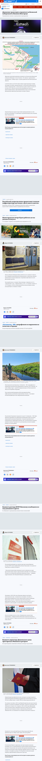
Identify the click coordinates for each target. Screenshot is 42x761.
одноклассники (9, 134)
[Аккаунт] (40, 1)
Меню (2, 1)
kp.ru (37, 162)
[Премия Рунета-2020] (16, 1)
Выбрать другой (6, 8)
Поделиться (36, 37)
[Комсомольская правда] (9, 1)
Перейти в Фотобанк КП (18, 272)
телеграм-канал (9, 137)
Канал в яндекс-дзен (10, 158)
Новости (4, 215)
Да (2, 8)
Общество (17, 118)
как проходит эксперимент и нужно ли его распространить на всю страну (25, 121)
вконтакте (8, 131)
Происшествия (8, 637)
